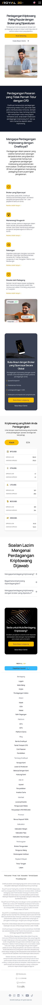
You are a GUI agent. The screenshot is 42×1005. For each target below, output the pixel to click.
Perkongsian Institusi (21, 854)
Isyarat (21, 784)
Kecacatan (24, 875)
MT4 (21, 724)
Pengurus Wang (21, 850)
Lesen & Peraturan (21, 767)
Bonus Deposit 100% (21, 819)
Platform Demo (21, 732)
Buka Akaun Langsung (21, 400)
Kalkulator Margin (21, 829)
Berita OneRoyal (21, 741)
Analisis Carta (21, 792)
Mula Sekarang (21, 36)
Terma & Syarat (33, 875)
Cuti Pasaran (21, 749)
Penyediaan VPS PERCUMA (21, 810)
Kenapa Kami (21, 763)
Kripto (21, 689)
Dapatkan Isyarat (19, 668)
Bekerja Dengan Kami (21, 771)
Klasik (11, 442)
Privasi (14, 875)
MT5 (21, 728)
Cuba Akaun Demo (19, 41)
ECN (28, 442)
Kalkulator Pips (21, 833)
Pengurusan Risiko (21, 806)
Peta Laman (8, 875)
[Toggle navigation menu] (39, 2)
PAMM (21, 710)
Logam (21, 681)
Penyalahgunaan (21, 879)
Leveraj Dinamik (21, 802)
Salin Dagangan (21, 714)
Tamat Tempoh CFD (21, 745)
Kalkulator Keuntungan (21, 837)
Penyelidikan (21, 788)
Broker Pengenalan (21, 846)
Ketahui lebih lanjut (13, 205)
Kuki (19, 875)
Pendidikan (21, 753)
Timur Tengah (21, 864)
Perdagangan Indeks (21, 693)
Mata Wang (21, 685)
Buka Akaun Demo (21, 406)
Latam (21, 868)
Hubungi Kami (21, 774)
